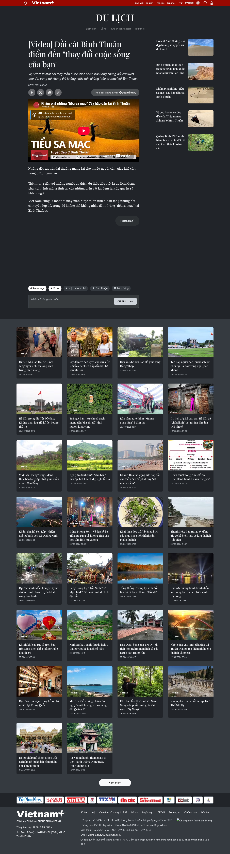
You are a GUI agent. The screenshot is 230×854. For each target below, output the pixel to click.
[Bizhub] (184, 800)
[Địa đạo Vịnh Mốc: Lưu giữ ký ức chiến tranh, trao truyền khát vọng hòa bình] (39, 568)
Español (171, 2)
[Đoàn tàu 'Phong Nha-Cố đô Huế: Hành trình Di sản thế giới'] (190, 455)
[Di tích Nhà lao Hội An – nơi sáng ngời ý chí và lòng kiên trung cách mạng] (39, 342)
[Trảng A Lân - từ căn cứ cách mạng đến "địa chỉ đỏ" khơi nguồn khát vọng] (89, 399)
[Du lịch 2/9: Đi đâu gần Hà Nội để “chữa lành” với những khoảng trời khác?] (190, 399)
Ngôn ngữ (147, 812)
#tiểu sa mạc (37, 288)
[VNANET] (107, 800)
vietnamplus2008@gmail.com (104, 834)
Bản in (49, 92)
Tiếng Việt (138, 2)
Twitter (40, 92)
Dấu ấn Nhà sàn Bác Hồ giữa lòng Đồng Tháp (140, 364)
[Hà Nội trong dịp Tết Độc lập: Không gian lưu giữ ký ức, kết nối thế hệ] (39, 399)
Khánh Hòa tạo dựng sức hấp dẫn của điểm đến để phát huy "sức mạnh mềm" (140, 479)
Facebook (31, 92)
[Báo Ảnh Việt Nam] (76, 800)
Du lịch (115, 17)
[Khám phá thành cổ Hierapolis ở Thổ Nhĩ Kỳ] (190, 681)
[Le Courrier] (54, 800)
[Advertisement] (84, 252)
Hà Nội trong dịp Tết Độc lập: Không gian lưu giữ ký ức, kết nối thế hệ (39, 422)
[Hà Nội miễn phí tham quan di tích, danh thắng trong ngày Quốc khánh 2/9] (89, 738)
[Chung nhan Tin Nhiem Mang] (194, 820)
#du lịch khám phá (75, 288)
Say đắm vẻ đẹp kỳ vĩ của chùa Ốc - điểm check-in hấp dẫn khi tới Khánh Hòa (90, 366)
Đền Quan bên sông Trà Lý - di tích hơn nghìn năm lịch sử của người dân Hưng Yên (139, 648)
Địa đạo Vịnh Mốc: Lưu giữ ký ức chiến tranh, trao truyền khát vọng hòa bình (38, 592)
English (149, 2)
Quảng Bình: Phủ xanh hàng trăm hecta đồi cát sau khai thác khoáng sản (170, 142)
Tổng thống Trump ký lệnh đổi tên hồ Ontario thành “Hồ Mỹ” (139, 590)
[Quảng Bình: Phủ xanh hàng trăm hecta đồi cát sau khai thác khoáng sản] (200, 142)
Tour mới (139, 28)
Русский (189, 3)
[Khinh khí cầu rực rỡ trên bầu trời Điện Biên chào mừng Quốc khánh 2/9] (39, 625)
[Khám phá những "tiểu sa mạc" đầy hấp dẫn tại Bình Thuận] (200, 95)
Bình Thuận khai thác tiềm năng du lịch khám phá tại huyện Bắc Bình (170, 69)
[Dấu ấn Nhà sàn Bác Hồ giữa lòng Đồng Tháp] (140, 342)
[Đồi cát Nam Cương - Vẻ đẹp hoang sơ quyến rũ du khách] (200, 47)
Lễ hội (104, 28)
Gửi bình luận (125, 301)
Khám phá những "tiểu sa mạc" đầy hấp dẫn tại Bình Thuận (170, 92)
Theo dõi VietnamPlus (106, 92)
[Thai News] (208, 800)
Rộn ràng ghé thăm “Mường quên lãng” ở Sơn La (137, 420)
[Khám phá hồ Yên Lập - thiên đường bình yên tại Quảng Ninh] (39, 512)
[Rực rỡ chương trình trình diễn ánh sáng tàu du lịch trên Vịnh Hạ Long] (190, 568)
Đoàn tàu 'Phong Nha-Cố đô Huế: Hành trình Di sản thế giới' (190, 477)
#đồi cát (55, 288)
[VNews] (92, 800)
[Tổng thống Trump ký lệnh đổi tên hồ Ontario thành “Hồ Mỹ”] (140, 568)
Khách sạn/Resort (121, 28)
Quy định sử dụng (109, 812)
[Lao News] (198, 800)
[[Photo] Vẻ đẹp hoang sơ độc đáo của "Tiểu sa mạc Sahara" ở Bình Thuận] (200, 118)
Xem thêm (115, 782)
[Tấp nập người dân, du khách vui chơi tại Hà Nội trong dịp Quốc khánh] (190, 342)
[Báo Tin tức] (127, 800)
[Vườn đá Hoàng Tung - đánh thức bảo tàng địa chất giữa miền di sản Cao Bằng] (39, 455)
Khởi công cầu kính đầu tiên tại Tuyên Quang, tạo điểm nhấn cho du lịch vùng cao (191, 648)
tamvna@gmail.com (157, 824)
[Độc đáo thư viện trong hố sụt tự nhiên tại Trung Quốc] (39, 681)
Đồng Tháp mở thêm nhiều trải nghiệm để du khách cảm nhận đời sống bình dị (38, 761)
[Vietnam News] (30, 800)
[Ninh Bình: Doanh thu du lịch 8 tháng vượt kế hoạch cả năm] (89, 625)
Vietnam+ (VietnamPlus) (43, 2)
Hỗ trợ (134, 812)
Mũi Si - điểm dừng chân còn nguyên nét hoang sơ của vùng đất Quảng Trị (88, 705)
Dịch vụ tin (174, 812)
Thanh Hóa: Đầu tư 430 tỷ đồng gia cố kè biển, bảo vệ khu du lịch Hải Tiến (191, 535)
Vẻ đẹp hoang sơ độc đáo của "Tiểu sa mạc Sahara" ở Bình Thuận (169, 116)
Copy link (58, 92)
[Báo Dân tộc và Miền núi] (150, 800)
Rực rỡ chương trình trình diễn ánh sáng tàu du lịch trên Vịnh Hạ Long (190, 592)
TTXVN (161, 812)
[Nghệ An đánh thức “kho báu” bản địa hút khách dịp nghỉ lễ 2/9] (89, 455)
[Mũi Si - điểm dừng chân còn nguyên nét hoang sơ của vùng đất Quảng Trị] (89, 681)
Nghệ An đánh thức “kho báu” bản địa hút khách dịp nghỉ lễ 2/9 (90, 477)
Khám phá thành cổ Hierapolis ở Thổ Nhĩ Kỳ (190, 703)
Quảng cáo (190, 812)
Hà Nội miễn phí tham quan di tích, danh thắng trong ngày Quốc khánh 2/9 (88, 761)
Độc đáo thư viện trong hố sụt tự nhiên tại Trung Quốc (39, 703)
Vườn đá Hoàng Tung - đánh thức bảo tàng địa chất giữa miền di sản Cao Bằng (39, 479)
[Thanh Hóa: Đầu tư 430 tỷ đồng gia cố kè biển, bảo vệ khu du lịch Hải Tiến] (190, 512)
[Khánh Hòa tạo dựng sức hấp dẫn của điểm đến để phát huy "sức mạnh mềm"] (140, 455)
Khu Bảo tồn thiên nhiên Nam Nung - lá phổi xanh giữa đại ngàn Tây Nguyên (138, 705)
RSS (125, 812)
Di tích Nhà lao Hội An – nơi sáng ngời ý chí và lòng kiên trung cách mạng (36, 366)
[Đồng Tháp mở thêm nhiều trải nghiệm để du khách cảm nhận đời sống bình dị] (39, 738)
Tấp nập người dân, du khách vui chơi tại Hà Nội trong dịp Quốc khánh (190, 366)
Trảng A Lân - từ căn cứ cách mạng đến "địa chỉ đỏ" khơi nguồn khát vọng (87, 422)
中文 (180, 2)
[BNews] (169, 800)
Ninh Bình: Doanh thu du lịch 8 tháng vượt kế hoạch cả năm (89, 646)
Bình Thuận (102, 288)
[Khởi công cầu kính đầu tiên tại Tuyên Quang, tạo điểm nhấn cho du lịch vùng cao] (190, 625)
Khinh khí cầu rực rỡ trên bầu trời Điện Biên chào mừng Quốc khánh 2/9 (38, 648)
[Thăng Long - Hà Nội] (198, 3)
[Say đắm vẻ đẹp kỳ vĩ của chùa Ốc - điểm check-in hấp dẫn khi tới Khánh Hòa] (89, 342)
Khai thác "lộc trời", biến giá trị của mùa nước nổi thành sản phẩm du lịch (139, 535)
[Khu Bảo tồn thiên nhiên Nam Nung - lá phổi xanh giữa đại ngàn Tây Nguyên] (140, 681)
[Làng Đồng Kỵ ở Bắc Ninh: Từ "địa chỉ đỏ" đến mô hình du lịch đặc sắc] (89, 568)
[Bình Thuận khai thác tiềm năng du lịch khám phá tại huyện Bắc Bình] (200, 71)
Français (160, 2)
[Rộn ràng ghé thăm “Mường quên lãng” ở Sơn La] (140, 399)
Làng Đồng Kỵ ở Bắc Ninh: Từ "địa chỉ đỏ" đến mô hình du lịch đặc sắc (89, 592)
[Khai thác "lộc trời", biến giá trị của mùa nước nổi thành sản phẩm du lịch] (140, 512)
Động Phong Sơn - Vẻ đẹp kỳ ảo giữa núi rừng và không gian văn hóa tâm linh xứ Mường (89, 535)
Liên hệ (205, 812)
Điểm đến (91, 28)
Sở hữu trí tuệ (87, 812)
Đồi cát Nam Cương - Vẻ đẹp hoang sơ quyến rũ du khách (170, 45)
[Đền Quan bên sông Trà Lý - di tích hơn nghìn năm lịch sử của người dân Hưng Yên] (140, 625)
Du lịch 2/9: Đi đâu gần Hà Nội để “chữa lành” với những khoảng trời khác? (191, 422)
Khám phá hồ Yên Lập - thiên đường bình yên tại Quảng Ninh (38, 533)
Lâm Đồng (123, 288)
